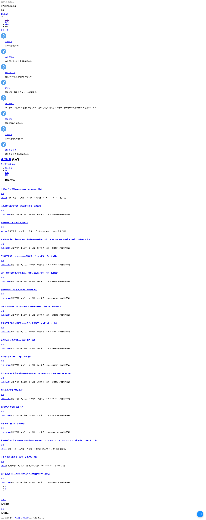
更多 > (3, 500)
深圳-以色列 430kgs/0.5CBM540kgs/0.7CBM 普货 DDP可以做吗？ (25, 474)
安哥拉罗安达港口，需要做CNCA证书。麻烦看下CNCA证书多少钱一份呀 (29, 323)
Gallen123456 (6, 214)
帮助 (7, 24)
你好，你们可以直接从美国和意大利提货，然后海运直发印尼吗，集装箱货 (29, 273)
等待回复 (8, 168)
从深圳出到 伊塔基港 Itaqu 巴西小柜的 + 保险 (18, 340)
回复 (2, 194)
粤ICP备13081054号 (22, 518)
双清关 (7, 88)
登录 (2, 30)
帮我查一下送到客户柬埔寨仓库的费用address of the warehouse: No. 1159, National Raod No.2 (36, 373)
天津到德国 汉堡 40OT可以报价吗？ (14, 223)
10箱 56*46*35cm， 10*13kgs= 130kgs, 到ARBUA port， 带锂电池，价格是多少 (31, 306)
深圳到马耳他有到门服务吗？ (12, 407)
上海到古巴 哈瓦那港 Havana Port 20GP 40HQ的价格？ (21, 189)
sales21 (3, 466)
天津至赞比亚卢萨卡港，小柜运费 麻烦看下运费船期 (21, 206)
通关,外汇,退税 (10, 150)
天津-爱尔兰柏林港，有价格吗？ (13, 424)
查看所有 (11, 164)
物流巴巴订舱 (10, 73)
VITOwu (4, 198)
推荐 (7, 173)
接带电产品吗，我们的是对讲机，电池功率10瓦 (19, 290)
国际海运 (8, 42)
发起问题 (4, 14)
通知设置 (6, 159)
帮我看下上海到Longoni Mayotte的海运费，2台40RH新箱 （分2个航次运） (29, 256)
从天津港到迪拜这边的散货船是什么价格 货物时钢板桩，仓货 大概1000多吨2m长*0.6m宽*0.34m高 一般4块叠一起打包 (45, 239)
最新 (7, 175)
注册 (6, 30)
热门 (7, 170)
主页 (7, 20)
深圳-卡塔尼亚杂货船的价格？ (12, 390)
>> (6, 496)
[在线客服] (200, 514)
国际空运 (8, 119)
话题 (7, 22)
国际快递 (8, 135)
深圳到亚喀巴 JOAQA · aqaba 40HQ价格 (16, 357)
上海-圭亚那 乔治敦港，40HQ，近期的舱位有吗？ (20, 457)
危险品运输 (9, 57)
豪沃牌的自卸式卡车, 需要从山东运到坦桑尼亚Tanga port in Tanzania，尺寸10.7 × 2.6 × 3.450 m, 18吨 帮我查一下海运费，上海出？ (50, 440)
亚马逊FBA (9, 104)
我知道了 (4, 164)
